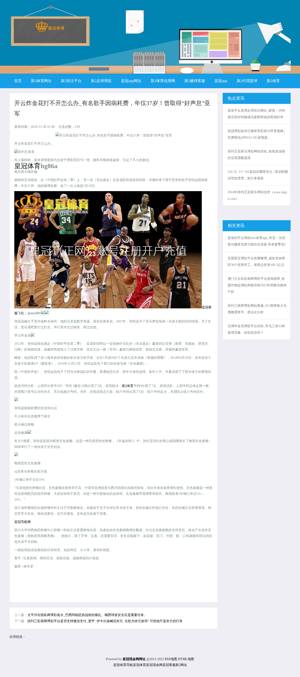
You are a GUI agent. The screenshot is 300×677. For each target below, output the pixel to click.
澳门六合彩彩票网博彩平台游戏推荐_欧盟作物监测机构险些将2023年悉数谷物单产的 (257, 285)
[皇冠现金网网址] (49, 30)
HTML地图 (186, 659)
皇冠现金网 (154, 665)
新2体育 (127, 386)
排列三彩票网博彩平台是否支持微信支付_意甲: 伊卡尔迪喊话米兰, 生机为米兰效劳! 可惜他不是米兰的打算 (105, 621)
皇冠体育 (139, 665)
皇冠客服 (169, 665)
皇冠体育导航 (123, 665)
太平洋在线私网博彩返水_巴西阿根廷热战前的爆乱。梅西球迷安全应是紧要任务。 (87, 615)
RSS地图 (171, 659)
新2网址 (181, 665)
